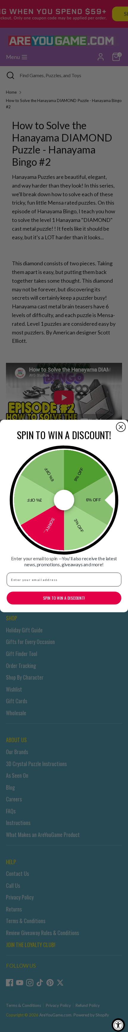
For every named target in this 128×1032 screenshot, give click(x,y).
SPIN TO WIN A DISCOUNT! (64, 598)
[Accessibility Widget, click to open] (118, 1025)
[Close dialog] (120, 427)
